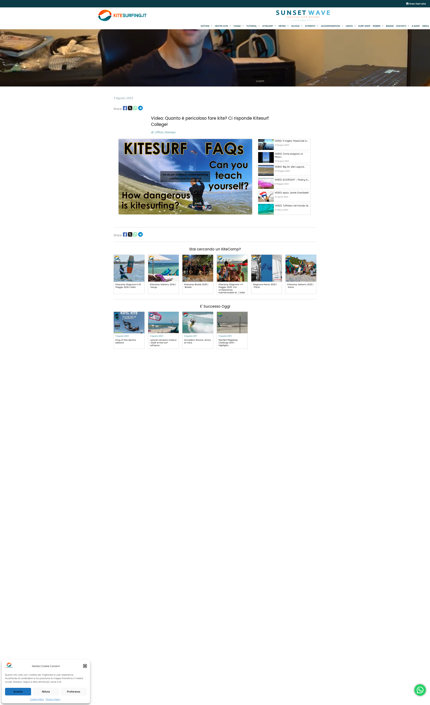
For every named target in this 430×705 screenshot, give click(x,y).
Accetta (18, 691)
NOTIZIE (205, 26)
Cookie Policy (37, 699)
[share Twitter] (130, 109)
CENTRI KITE (221, 26)
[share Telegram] (140, 109)
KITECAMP (267, 26)
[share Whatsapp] (135, 109)
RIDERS (376, 26)
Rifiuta (46, 691)
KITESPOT (310, 26)
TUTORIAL (251, 26)
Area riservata (417, 3)
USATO (349, 26)
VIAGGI (237, 26)
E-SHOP (416, 26)
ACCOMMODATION (330, 26)
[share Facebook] (125, 109)
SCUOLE (295, 26)
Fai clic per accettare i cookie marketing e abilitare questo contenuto (185, 176)
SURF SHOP (364, 26)
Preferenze (73, 691)
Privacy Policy (53, 699)
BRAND (390, 26)
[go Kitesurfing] (266, 144)
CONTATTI (401, 26)
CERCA (425, 26)
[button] (85, 666)
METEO (282, 26)
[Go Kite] (122, 20)
